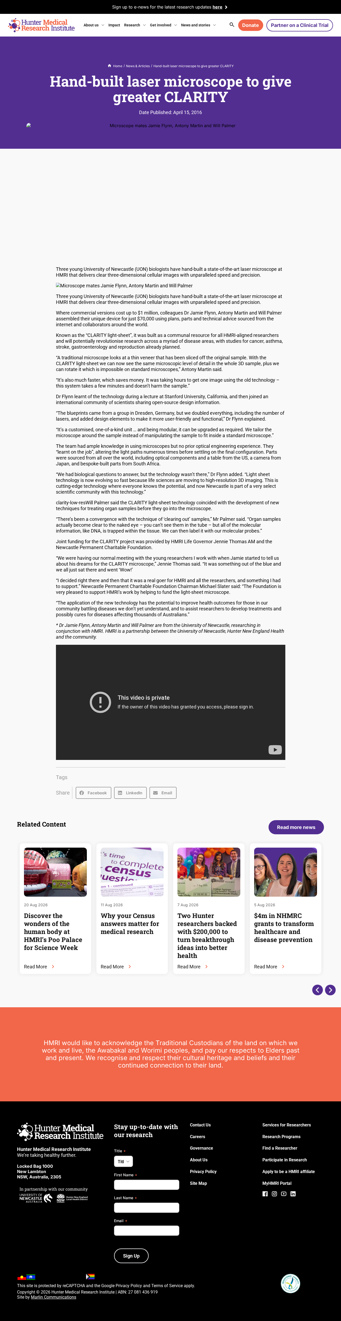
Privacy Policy (129, 1285)
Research (132, 25)
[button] (93, 793)
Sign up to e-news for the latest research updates (161, 7)
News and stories (195, 25)
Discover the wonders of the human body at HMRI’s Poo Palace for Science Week (53, 931)
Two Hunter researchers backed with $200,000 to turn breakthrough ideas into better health (207, 935)
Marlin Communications (53, 1297)
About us (91, 25)
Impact (114, 25)
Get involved (160, 25)
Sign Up (131, 1256)
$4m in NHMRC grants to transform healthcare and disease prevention (284, 927)
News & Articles (138, 66)
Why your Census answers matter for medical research (130, 923)
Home (117, 66)
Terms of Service (167, 1285)
